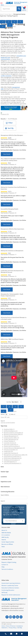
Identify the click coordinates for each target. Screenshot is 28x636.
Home (1, 14)
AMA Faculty (5, 537)
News (3, 546)
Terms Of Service (10, 626)
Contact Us (5, 564)
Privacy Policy (12, 627)
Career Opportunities (8, 542)
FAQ (3, 567)
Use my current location (8, 422)
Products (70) (5, 114)
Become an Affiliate (7, 544)
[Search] (19, 8)
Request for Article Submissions (11, 595)
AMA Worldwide (6, 532)
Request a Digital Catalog (9, 562)
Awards (4, 539)
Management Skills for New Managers (12, 135)
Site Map (19, 627)
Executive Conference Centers (10, 588)
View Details (6, 154)
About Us (4, 530)
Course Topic (8, 14)
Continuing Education (8, 590)
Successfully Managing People (9, 209)
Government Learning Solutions (11, 583)
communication (5, 59)
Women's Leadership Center (10, 585)
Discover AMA (6, 527)
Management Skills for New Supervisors (12, 229)
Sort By (9, 402)
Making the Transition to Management (12, 250)
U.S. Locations (6, 535)
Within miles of (8, 414)
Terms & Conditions (7, 569)
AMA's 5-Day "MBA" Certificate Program (12, 339)
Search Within (5, 495)
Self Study (4, 592)
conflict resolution (6, 76)
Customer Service (7, 559)
